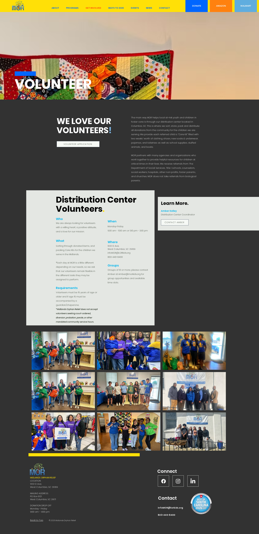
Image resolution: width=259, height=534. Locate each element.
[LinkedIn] (193, 481)
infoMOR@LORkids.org (119, 252)
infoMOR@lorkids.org (170, 507)
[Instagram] (178, 481)
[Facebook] (164, 481)
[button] (63, 351)
